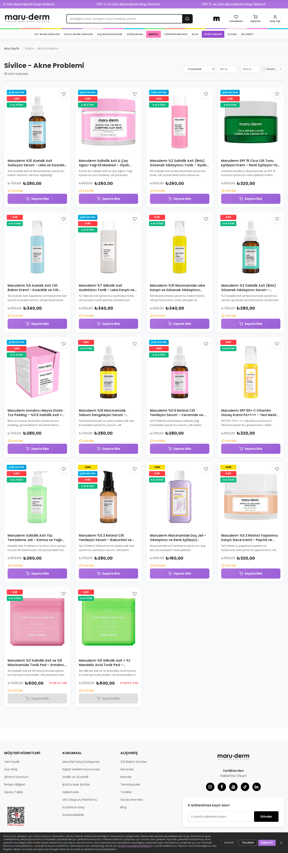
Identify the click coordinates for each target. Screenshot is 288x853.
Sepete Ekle (40, 199)
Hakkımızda (70, 792)
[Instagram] (210, 787)
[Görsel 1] (33, 152)
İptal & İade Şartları (76, 784)
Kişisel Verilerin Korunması (81, 769)
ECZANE (232, 34)
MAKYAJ (153, 34)
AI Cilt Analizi (213, 34)
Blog (123, 807)
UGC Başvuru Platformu (79, 800)
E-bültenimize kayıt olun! (209, 805)
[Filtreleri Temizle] (280, 69)
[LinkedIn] (256, 787)
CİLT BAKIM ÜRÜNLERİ (47, 34)
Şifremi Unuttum (16, 777)
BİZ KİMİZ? (247, 34)
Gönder (266, 816)
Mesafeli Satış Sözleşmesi (81, 762)
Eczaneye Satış (73, 807)
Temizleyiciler (130, 784)
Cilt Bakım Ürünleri (133, 762)
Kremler (126, 777)
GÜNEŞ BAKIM (135, 34)
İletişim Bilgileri (14, 784)
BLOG (195, 34)
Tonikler (126, 792)
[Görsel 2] (36, 152)
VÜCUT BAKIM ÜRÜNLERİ (78, 34)
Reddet (229, 842)
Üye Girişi (10, 769)
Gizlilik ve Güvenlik (75, 777)
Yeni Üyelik (12, 762)
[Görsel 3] (39, 152)
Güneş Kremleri (131, 800)
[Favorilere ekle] (63, 94)
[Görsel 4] (42, 152)
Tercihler (248, 842)
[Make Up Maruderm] (217, 19)
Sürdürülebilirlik (73, 815)
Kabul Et (267, 842)
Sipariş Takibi (13, 792)
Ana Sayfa (11, 48)
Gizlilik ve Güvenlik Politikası (134, 846)
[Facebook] (222, 787)
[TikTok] (245, 787)
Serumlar (127, 769)
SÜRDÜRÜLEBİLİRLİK (175, 34)
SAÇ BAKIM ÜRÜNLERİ (109, 34)
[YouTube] (233, 787)
